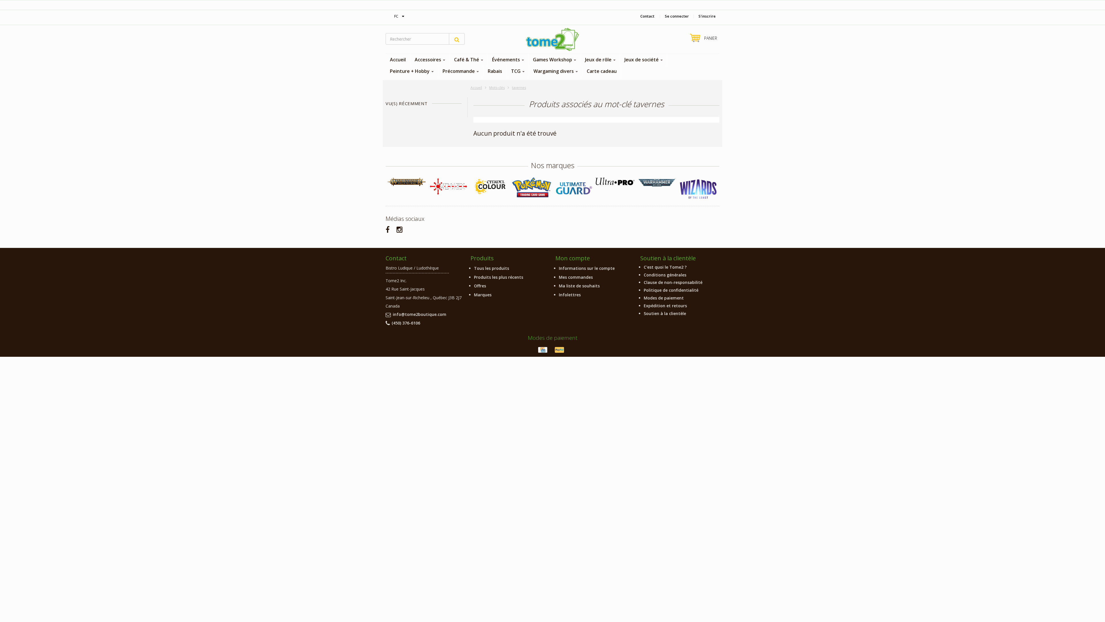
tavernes (519, 87)
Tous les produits (491, 268)
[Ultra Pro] (615, 181)
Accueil (398, 59)
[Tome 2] (552, 39)
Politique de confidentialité (671, 290)
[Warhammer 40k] (656, 182)
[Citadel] (489, 186)
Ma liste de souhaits (579, 286)
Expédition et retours (665, 305)
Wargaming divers (554, 71)
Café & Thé (467, 59)
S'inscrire (707, 16)
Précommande (459, 71)
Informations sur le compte (587, 268)
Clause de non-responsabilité (673, 282)
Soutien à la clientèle (665, 313)
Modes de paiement (664, 298)
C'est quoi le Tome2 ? (665, 267)
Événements (506, 59)
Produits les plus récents (498, 277)
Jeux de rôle (599, 59)
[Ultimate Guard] (573, 188)
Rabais (495, 71)
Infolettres (570, 294)
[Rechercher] (457, 39)
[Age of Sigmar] (406, 181)
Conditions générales (665, 275)
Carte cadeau (602, 71)
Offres (480, 286)
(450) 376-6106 (406, 323)
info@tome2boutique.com (419, 314)
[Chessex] (448, 186)
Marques (482, 294)
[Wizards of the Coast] (698, 189)
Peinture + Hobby (410, 71)
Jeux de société (642, 59)
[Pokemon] (531, 187)
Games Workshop (553, 59)
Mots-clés (497, 87)
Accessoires (428, 59)
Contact (647, 16)
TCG (516, 71)
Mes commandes (576, 277)
